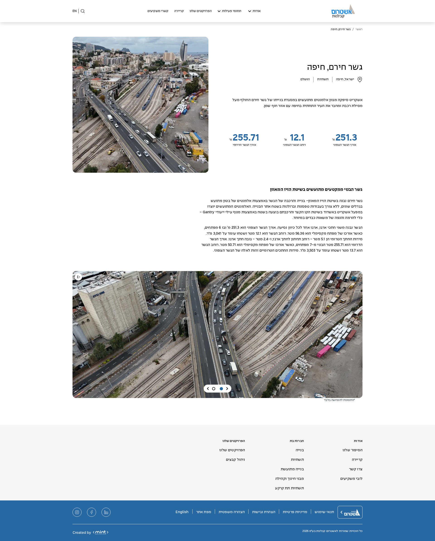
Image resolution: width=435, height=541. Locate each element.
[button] (221, 388)
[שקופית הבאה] (208, 388)
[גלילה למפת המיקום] (360, 80)
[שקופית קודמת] (227, 388)
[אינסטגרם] (77, 512)
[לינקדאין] (106, 512)
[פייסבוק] (91, 512)
